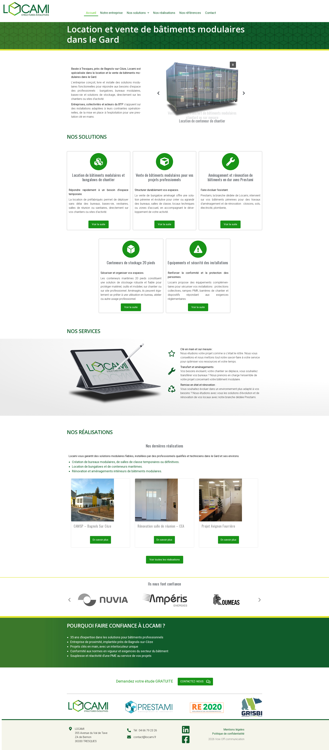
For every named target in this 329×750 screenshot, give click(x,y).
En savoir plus (100, 539)
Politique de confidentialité (228, 733)
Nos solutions (136, 13)
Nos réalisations (164, 13)
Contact (210, 13)
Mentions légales (233, 729)
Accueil (91, 13)
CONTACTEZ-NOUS (192, 681)
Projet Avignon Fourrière (218, 526)
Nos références (190, 13)
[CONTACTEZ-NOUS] (208, 681)
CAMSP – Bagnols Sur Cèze (92, 526)
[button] (138, 13)
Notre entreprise (111, 13)
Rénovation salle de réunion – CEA (161, 526)
